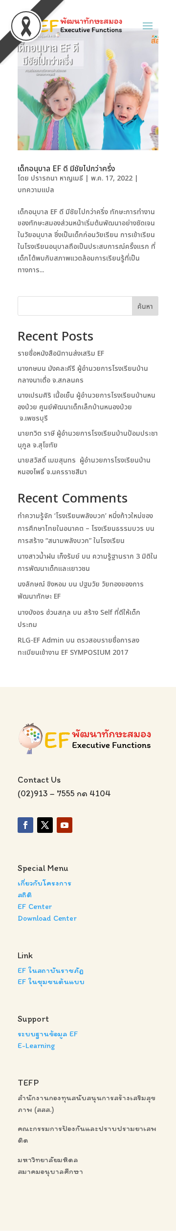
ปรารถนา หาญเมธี (57, 178)
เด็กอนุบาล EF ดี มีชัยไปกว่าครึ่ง (66, 169)
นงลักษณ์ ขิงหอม (42, 584)
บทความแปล (36, 190)
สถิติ (25, 894)
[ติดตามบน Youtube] (64, 825)
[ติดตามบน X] (45, 825)
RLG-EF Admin (41, 640)
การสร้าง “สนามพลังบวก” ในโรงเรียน (71, 541)
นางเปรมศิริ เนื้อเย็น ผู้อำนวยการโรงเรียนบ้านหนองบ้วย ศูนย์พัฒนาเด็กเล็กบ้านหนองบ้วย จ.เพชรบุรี (86, 407)
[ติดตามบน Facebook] (25, 825)
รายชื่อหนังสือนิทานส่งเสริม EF (61, 353)
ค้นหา (145, 307)
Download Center (47, 918)
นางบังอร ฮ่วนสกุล (44, 612)
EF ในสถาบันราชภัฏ (51, 970)
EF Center (35, 906)
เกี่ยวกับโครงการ (44, 883)
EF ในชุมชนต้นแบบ (51, 981)
